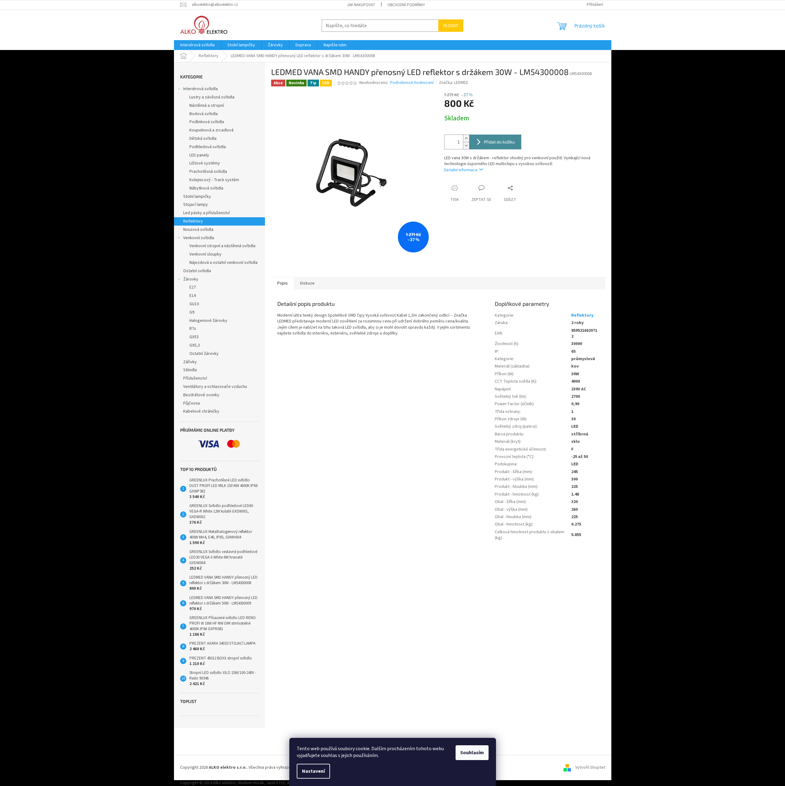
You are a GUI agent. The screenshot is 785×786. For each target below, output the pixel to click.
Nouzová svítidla (198, 230)
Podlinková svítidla (206, 122)
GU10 (194, 304)
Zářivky (190, 362)
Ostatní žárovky (204, 354)
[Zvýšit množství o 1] (466, 138)
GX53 (194, 337)
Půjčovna (191, 403)
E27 (192, 287)
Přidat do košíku (499, 141)
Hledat (450, 25)
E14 (192, 296)
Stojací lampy (195, 205)
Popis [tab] (282, 283)
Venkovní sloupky (205, 254)
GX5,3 (194, 345)
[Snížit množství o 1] (466, 145)
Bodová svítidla (203, 114)
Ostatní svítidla (197, 271)
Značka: (453, 83)
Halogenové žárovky (208, 321)
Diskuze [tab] (307, 283)
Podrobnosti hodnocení (412, 83)
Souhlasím (472, 752)
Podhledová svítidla (207, 147)
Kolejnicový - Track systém (214, 180)
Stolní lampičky (197, 196)
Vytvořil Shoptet (590, 767)
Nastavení (313, 771)
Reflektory (193, 221)
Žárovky (190, 279)
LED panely (199, 155)
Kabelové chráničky (201, 411)
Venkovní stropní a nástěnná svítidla (222, 246)
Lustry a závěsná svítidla (211, 97)
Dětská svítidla (203, 138)
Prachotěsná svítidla (208, 171)
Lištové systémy (204, 163)
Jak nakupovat (361, 5)
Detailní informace (460, 170)
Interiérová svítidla (200, 89)
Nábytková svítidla (206, 188)
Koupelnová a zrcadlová (211, 130)
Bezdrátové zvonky (201, 395)
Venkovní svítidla (198, 238)
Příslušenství (195, 378)
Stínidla (190, 370)
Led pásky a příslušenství (206, 213)
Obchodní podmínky (406, 5)
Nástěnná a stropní (206, 105)
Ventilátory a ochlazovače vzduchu (215, 387)
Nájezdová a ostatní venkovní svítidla (223, 263)
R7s (192, 329)
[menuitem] (197, 45)
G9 (191, 312)
